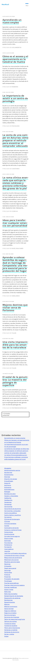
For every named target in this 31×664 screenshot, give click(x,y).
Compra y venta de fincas (12, 530)
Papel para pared (17, 248)
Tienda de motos (10, 623)
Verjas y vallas (9, 634)
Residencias (8, 600)
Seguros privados (10, 613)
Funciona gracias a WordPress (10, 658)
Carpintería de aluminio (12, 509)
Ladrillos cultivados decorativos (15, 553)
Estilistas (7, 540)
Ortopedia (7, 566)
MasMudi (5, 4)
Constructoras (9, 534)
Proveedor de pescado (19, 408)
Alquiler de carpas (10, 479)
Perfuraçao (8, 572)
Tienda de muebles (10, 625)
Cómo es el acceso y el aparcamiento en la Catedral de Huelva (15, 59)
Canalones (7, 502)
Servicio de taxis (10, 615)
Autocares (7, 487)
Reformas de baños (10, 594)
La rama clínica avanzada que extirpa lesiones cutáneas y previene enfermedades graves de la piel (15, 183)
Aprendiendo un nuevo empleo (11, 21)
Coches (6, 526)
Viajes (14, 333)
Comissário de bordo (11, 528)
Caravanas (15, 168)
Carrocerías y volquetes (12, 511)
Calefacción (8, 500)
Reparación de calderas (12, 598)
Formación (8, 547)
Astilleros (7, 485)
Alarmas (7, 477)
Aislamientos (16, 47)
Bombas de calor (10, 494)
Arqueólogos (8, 481)
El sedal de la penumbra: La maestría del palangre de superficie (15, 381)
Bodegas (7, 491)
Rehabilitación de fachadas (13, 596)
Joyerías (7, 551)
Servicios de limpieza (11, 617)
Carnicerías (8, 506)
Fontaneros (8, 545)
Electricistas (8, 538)
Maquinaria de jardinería (13, 557)
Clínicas (15, 211)
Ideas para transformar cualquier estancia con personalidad (15, 223)
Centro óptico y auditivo (12, 515)
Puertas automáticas (11, 583)
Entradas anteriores (6, 414)
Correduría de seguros (12, 536)
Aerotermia (8, 472)
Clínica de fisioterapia (12, 519)
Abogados (7, 468)
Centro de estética (10, 513)
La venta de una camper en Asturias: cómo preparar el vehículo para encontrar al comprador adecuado (15, 140)
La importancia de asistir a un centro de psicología (15, 98)
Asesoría (7, 483)
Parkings (15, 87)
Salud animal (9, 609)
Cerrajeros (16, 296)
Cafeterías (7, 498)
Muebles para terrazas (12, 562)
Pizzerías (7, 577)
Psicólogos (15, 126)
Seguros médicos (10, 611)
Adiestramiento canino (12, 470)
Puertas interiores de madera (14, 585)
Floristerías (8, 543)
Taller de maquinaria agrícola (14, 619)
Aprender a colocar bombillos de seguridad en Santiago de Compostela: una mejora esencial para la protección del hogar (15, 264)
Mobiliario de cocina (11, 560)
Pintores (7, 574)
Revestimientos (9, 602)
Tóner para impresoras (12, 628)
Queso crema (8, 589)
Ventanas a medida (10, 630)
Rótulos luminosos (10, 606)
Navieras (7, 564)
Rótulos (7, 604)
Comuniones (8, 532)
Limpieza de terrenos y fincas (14, 555)
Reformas (7, 592)
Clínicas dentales (10, 523)
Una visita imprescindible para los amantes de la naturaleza (15, 344)
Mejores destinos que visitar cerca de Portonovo (15, 307)
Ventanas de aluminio (11, 632)
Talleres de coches (10, 621)
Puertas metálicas (10, 587)
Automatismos (9, 489)
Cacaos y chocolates (11, 496)
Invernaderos (8, 549)
